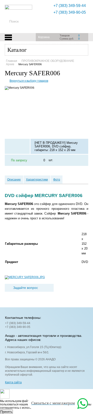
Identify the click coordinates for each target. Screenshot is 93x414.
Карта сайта (13, 382)
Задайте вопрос (25, 288)
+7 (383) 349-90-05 (69, 12)
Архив (10, 64)
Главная (11, 61)
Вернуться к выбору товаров (29, 80)
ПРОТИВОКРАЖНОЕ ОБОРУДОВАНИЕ (47, 61)
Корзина (44, 37)
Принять (6, 412)
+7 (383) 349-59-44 (69, 6)
